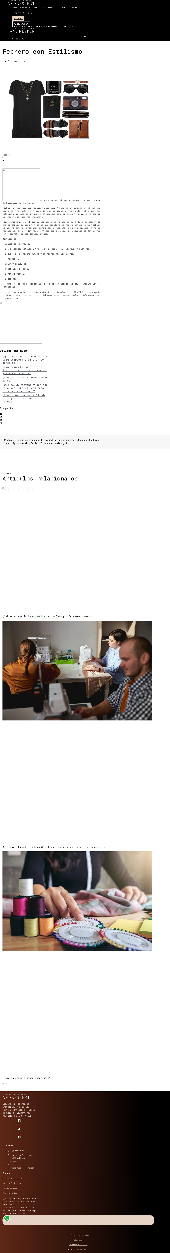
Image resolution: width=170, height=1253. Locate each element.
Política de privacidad (78, 1235)
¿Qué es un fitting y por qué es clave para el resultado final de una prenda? (25, 388)
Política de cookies (78, 1245)
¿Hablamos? (9, 1224)
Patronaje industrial (12, 1178)
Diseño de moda (9, 1188)
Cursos (63, 7)
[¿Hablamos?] (7, 1219)
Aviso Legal (78, 1240)
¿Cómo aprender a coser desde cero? (24, 379)
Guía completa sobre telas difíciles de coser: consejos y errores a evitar (24, 370)
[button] (64, 7)
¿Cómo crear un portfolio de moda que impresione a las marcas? (23, 398)
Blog (74, 7)
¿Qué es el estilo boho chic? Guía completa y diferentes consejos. (24, 359)
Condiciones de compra (78, 1249)
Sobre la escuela (21, 7)
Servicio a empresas (45, 7)
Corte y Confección (11, 1183)
